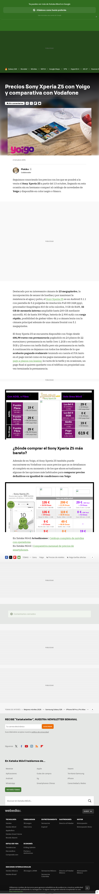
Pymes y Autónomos (28, 852)
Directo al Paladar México (66, 871)
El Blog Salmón (29, 847)
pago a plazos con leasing (27, 360)
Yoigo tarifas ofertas (77, 557)
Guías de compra (44, 773)
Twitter (31, 103)
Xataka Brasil (11, 874)
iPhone (71, 778)
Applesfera (10, 830)
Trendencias (11, 847)
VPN (65, 69)
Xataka (8, 823)
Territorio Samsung (76, 773)
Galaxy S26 (12, 69)
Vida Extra (28, 827)
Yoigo (41, 557)
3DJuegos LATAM (30, 870)
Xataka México (12, 870)
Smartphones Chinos (46, 783)
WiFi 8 (43, 69)
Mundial (24, 69)
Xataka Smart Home (14, 834)
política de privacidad (40, 732)
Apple (39, 768)
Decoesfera (10, 851)
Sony (34, 557)
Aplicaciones (11, 773)
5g (38, 778)
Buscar (89, 801)
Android (9, 778)
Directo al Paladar (66, 823)
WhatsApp (10, 783)
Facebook (27, 103)
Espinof (44, 827)
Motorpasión (82, 823)
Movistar (9, 768)
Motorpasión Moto (84, 827)
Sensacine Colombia (45, 875)
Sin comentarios (16, 103)
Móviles (34, 69)
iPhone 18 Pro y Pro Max (76, 709)
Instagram (32, 746)
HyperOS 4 (75, 69)
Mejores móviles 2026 (33, 709)
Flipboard (35, 103)
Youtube (26, 746)
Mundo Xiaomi (11, 837)
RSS (37, 746)
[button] (26, 169)
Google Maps (54, 69)
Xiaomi (70, 768)
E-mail (39, 103)
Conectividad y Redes (77, 783)
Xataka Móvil (11, 827)
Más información (16, 891)
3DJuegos (27, 823)
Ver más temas (13, 789)
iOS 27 (85, 69)
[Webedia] (13, 810)
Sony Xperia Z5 (54, 299)
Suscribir (47, 726)
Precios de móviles (56, 557)
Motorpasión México (82, 871)
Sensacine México (48, 870)
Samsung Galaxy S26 (54, 709)
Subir (86, 811)
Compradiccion (12, 854)
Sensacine (45, 823)
